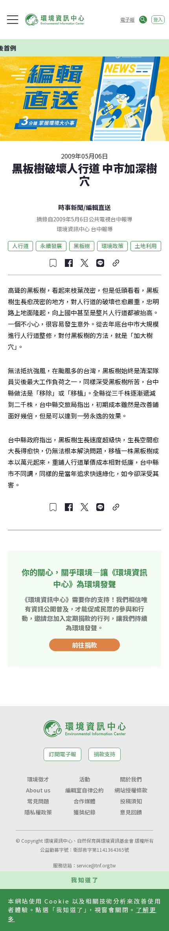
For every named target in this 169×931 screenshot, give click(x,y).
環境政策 (112, 246)
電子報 (127, 19)
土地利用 (146, 246)
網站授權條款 (130, 790)
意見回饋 (131, 812)
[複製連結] (116, 263)
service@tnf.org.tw (96, 865)
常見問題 (38, 801)
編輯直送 (98, 207)
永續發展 (51, 246)
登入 (158, 19)
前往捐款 (84, 645)
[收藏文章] (53, 263)
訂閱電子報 (62, 754)
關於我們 (131, 779)
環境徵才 (38, 779)
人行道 (20, 246)
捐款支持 (105, 754)
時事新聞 (70, 207)
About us (38, 790)
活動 (84, 779)
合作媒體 (84, 801)
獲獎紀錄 (84, 812)
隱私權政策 (38, 812)
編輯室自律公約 (84, 790)
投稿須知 (131, 801)
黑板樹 (81, 246)
